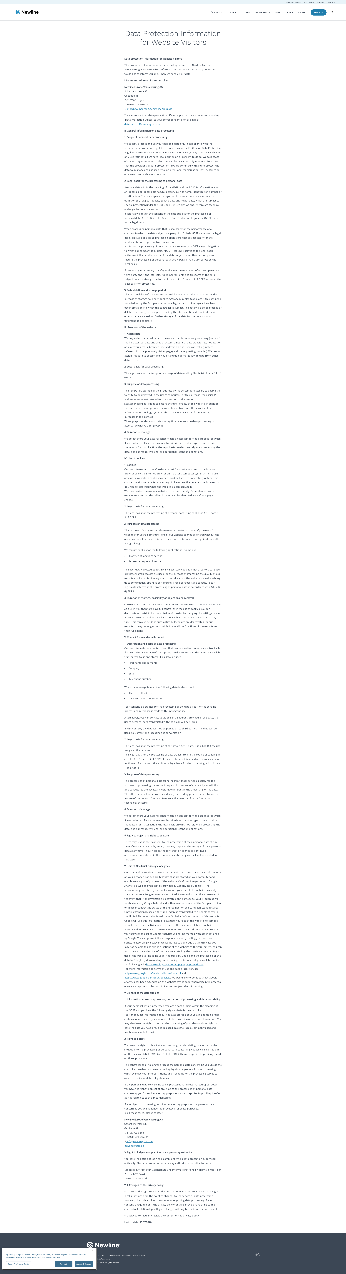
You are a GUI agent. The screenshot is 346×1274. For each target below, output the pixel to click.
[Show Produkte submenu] (238, 12)
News (277, 12)
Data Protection (114, 1255)
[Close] (92, 1251)
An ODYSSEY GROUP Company (98, 1259)
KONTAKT (318, 12)
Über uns (215, 12)
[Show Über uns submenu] (221, 12)
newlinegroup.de (162, 108)
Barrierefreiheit (139, 1255)
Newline (331, 2)
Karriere (289, 12)
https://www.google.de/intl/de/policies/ (147, 977)
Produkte (232, 12)
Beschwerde (126, 1255)
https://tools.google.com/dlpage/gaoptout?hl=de (174, 964)
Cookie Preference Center (18, 1264)
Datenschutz (101, 1255)
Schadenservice (262, 12)
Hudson (321, 2)
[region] (49, 1259)
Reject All (63, 1264)
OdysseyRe (309, 2)
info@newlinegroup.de (139, 108)
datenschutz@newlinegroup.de (142, 124)
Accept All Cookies (83, 1264)
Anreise (301, 12)
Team (247, 12)
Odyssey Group (293, 2)
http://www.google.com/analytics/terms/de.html (152, 973)
